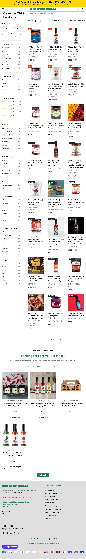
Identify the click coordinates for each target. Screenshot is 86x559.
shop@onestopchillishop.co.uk (12, 529)
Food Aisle (7, 182)
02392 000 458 (7, 526)
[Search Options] (82, 13)
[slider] (3, 34)
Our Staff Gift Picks (34, 366)
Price (7, 24)
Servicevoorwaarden (52, 512)
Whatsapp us (6, 512)
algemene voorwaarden (53, 509)
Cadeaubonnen (50, 490)
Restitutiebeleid (50, 515)
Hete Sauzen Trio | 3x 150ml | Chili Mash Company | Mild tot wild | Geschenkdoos (43, 405)
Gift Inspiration (53, 366)
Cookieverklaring (51, 506)
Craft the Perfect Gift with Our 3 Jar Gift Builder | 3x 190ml (15, 405)
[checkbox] (11, 48)
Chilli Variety (8, 157)
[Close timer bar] (84, 3)
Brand (6, 125)
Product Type (8, 44)
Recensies (48, 518)
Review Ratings (9, 98)
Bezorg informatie (51, 496)
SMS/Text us (6, 514)
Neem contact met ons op (54, 493)
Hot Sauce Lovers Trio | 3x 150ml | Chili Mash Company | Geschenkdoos (15, 454)
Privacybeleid (49, 503)
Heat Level (7, 76)
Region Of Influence (10, 228)
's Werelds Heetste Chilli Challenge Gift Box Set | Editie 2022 (71, 405)
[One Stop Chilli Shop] (43, 9)
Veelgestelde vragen (52, 499)
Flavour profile (8, 197)
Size (5, 260)
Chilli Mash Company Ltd (13, 493)
